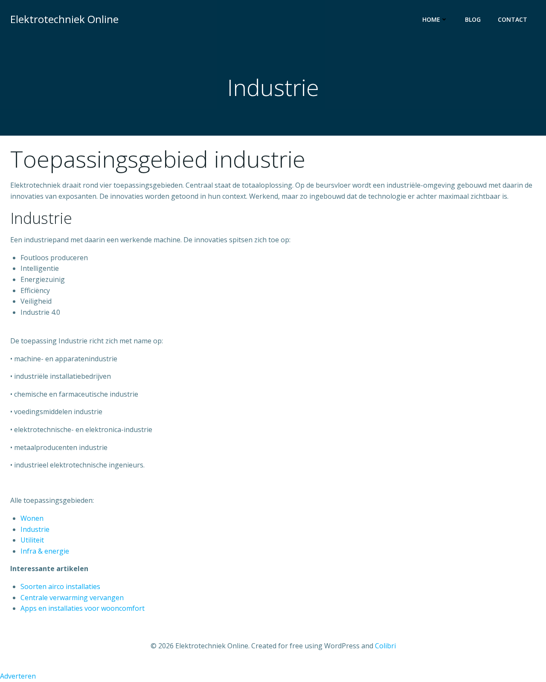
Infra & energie (44, 551)
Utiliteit (32, 540)
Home (431, 19)
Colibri (385, 645)
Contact (512, 19)
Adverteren (18, 676)
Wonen (32, 518)
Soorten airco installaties (60, 586)
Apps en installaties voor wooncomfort (82, 608)
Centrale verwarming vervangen (72, 597)
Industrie (34, 529)
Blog (473, 19)
